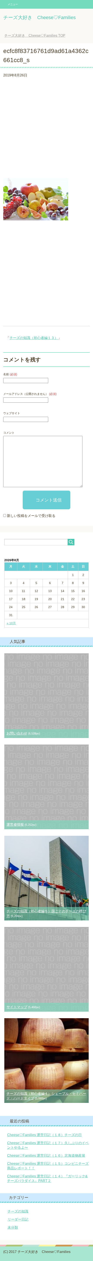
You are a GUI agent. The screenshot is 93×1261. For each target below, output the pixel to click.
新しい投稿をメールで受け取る (31, 516)
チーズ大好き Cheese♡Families (39, 17)
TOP (38, 35)
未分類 (13, 1227)
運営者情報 (15, 824)
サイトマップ (16, 1007)
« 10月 (11, 623)
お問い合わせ (16, 733)
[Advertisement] (46, 129)
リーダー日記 (18, 1219)
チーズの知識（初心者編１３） (34, 338)
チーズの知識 (18, 1211)
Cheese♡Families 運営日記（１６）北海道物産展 (46, 1155)
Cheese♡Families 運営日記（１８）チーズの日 (44, 1135)
